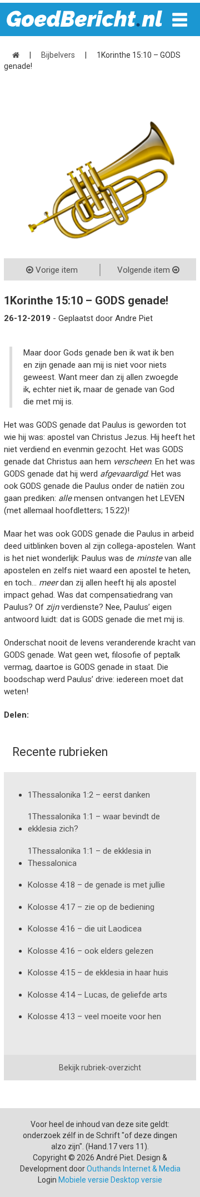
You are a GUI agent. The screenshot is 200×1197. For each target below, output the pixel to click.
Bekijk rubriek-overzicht (100, 1067)
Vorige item (55, 270)
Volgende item (144, 270)
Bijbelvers (58, 55)
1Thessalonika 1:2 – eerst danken (89, 795)
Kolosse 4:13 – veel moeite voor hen (94, 1016)
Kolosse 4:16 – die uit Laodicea (85, 929)
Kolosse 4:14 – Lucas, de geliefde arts (97, 995)
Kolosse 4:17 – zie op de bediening (91, 907)
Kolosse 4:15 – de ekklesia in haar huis (98, 973)
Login (47, 1179)
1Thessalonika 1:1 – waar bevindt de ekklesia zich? (94, 823)
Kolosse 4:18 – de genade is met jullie (96, 885)
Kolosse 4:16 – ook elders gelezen (90, 951)
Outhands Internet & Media (134, 1168)
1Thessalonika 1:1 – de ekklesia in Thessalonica (89, 857)
